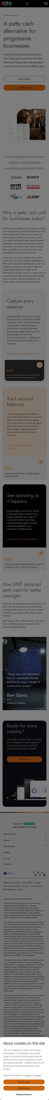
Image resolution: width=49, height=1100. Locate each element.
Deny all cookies (24, 1088)
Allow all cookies (24, 1082)
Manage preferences (24, 1094)
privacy (38, 1075)
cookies (27, 1075)
